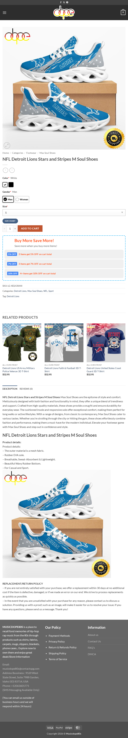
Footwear (31, 153)
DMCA (92, 654)
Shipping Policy (57, 653)
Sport (51, 291)
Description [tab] (9, 388)
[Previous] (2, 354)
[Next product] (5, 170)
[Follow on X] (64, 2)
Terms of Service (58, 659)
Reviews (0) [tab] (26, 388)
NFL (46, 291)
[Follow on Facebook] (61, 2)
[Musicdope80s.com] (64, 12)
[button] (4, 12)
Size (5, 206)
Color (5, 178)
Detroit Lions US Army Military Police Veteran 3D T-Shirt (18, 370)
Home (5, 153)
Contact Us (94, 641)
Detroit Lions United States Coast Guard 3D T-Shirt (104, 370)
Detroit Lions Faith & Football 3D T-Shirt (62, 370)
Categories (17, 153)
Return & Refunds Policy (62, 647)
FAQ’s (91, 647)
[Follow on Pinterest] (67, 2)
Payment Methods (59, 635)
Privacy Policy (57, 641)
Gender (6, 191)
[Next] (125, 354)
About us (93, 634)
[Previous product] (11, 170)
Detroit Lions (20, 291)
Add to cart (30, 228)
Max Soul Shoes (48, 153)
